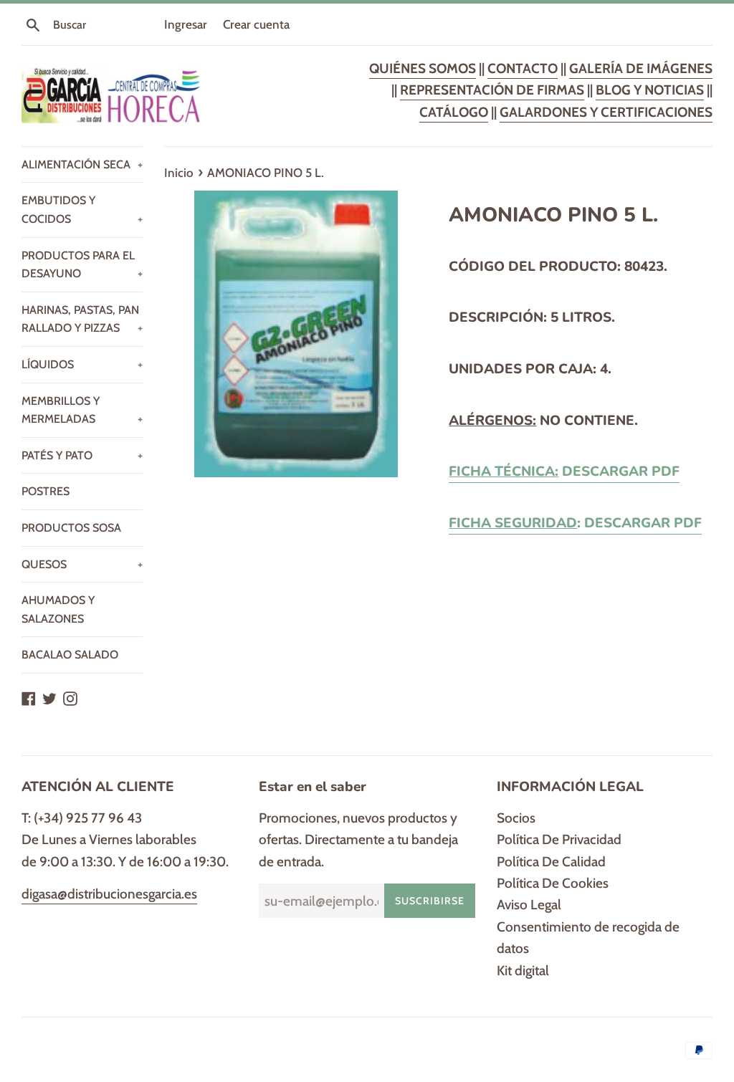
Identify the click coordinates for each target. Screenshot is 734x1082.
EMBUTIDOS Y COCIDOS (82, 209)
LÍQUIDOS (82, 364)
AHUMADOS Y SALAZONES (58, 609)
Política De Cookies (553, 883)
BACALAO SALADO (70, 654)
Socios (516, 818)
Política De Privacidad (559, 839)
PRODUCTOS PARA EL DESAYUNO (82, 265)
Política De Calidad (551, 861)
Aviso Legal (529, 904)
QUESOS (82, 564)
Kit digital (523, 970)
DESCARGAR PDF (564, 471)
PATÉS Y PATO (82, 455)
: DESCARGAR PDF (575, 523)
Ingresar (185, 24)
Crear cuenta (256, 24)
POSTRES (46, 491)
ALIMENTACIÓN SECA (82, 164)
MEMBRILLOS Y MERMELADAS (82, 410)
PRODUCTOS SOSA (71, 528)
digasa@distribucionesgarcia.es (109, 894)
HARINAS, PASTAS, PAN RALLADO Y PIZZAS (82, 319)
